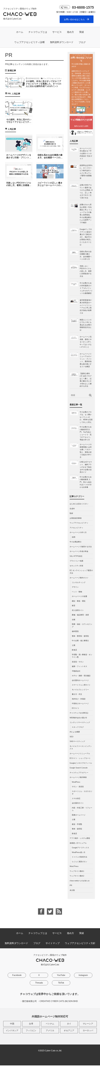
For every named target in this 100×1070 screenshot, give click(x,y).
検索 (90, 395)
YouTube (61, 975)
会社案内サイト (78, 803)
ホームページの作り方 (78, 532)
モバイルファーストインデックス (81, 747)
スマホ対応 (76, 798)
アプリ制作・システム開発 (80, 838)
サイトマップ (53, 943)
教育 (73, 606)
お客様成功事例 (76, 518)
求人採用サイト (78, 610)
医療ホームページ (78, 815)
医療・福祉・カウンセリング (82, 625)
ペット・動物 (77, 592)
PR (71, 885)
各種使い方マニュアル (78, 843)
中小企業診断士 (76, 542)
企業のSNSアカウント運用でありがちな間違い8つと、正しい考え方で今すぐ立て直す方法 (86, 191)
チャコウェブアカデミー (79, 773)
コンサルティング (78, 582)
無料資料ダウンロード (61, 42)
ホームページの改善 (79, 596)
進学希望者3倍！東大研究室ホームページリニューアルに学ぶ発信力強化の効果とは (86, 306)
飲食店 (74, 650)
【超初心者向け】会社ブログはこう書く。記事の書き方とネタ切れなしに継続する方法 (86, 379)
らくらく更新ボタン (79, 862)
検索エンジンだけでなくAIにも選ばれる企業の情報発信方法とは (86, 325)
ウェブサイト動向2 (77, 876)
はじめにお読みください (79, 504)
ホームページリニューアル (80, 754)
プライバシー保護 (76, 561)
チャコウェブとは (37, 32)
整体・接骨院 (77, 829)
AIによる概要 (75, 732)
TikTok (61, 983)
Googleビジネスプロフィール (81, 763)
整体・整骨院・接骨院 (80, 636)
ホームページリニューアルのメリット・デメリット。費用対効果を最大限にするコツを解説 (86, 360)
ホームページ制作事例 (78, 777)
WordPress (76, 782)
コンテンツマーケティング (80, 722)
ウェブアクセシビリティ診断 (29, 42)
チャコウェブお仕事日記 (79, 713)
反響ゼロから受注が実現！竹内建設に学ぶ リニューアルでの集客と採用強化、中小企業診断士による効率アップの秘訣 (86, 213)
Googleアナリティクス (80, 848)
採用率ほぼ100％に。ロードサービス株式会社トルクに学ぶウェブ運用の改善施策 (86, 171)
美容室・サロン (78, 662)
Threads (39, 983)
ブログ (82, 42)
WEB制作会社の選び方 (78, 718)
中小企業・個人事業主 (80, 641)
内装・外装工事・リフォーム (82, 809)
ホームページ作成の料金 (79, 551)
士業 (73, 645)
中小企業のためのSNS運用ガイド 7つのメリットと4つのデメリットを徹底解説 (86, 288)
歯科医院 (75, 631)
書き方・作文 (77, 694)
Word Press (74, 866)
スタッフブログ (78, 727)
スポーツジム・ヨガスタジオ (82, 792)
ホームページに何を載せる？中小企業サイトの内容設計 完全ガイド (86, 153)
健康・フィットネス (79, 666)
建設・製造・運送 (78, 601)
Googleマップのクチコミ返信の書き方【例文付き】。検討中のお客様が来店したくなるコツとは (86, 237)
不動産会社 (76, 671)
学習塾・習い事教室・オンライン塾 (82, 656)
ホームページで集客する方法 (81, 547)
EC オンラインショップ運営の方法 (81, 571)
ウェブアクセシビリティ (79, 523)
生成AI (72, 509)
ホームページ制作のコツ (79, 578)
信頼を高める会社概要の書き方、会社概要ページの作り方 (86, 255)
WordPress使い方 (78, 852)
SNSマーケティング (77, 741)
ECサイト (75, 708)
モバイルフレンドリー (80, 690)
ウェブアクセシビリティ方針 (80, 943)
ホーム (19, 32)
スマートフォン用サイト (81, 685)
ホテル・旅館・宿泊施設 (81, 676)
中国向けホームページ (80, 703)
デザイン (75, 587)
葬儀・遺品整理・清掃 (80, 615)
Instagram (83, 975)
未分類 (72, 890)
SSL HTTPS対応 (76, 556)
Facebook (16, 975)
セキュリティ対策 (76, 566)
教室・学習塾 (77, 824)
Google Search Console (79, 768)
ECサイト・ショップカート (80, 758)
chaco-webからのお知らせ (80, 881)
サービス (57, 32)
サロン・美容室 (78, 787)
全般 (73, 620)
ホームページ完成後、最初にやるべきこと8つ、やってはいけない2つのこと (86, 342)
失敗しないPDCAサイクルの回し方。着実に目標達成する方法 (86, 271)
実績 (81, 32)
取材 (71, 513)
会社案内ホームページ (80, 680)
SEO (71, 737)
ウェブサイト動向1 (77, 871)
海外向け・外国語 (78, 699)
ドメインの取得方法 (79, 857)
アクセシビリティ (76, 528)
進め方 (70, 32)
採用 (73, 537)
